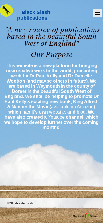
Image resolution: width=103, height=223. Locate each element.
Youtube (56, 117)
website (57, 111)
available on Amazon (72, 106)
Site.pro (94, 216)
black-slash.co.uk (24, 203)
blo (80, 111)
